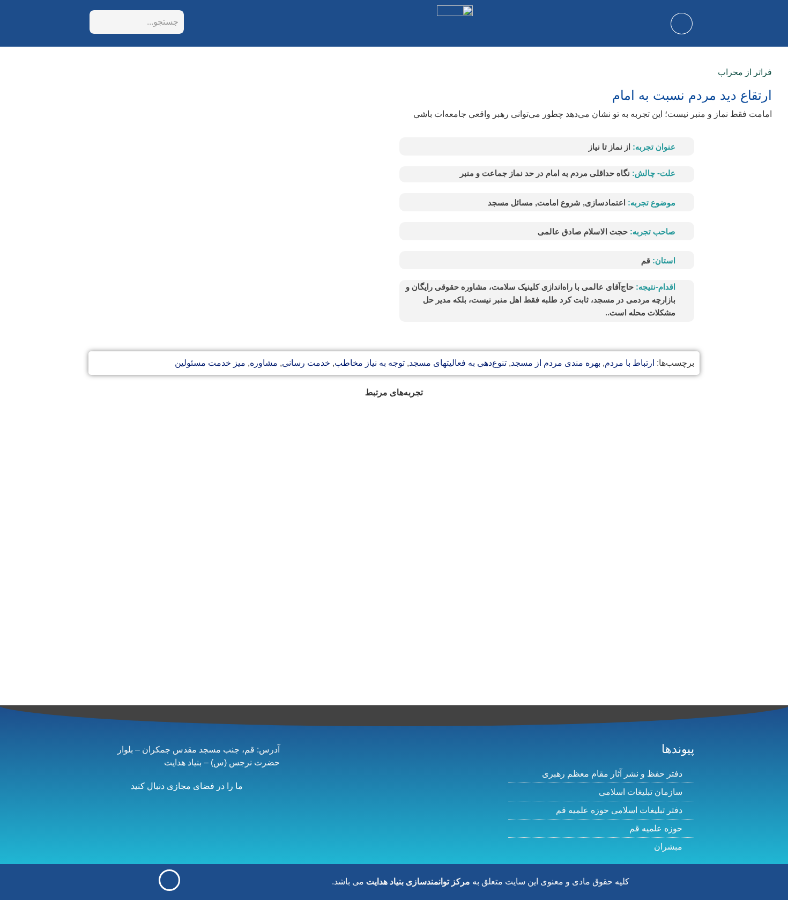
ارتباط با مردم (630, 362)
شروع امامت (559, 202)
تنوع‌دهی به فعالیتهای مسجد (458, 362)
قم (645, 260)
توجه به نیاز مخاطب (369, 362)
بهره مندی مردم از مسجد (555, 362)
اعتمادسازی (605, 202)
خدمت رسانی (306, 362)
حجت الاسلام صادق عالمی (583, 231)
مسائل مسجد (510, 202)
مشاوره (264, 362)
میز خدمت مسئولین (210, 362)
